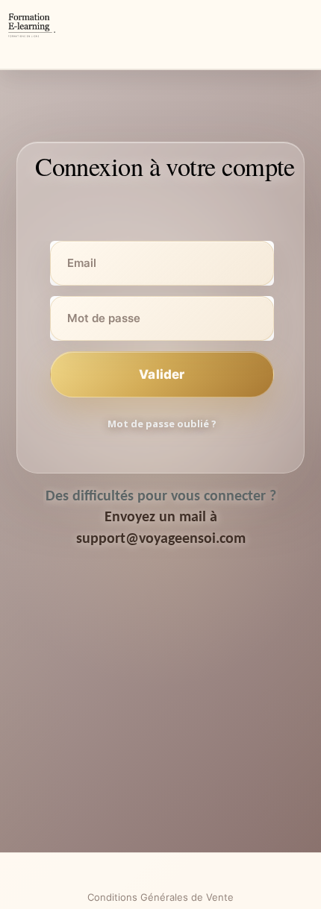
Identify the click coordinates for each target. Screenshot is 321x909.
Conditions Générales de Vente (160, 897)
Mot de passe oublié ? (161, 423)
